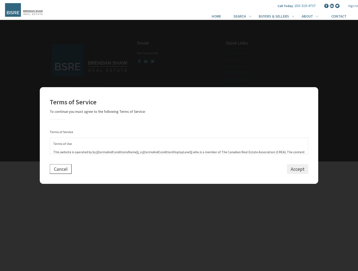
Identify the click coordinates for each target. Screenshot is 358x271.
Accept (298, 169)
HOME (216, 16)
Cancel (61, 169)
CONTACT (339, 16)
